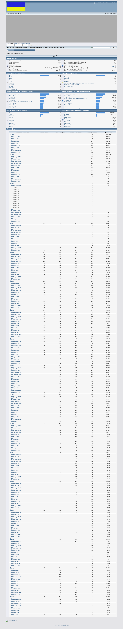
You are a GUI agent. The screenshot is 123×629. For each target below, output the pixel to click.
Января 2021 (16, 308)
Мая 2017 (15, 412)
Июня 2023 (16, 239)
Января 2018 (16, 392)
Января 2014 (16, 508)
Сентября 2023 (17, 232)
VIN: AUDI (12, 97)
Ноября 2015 (16, 457)
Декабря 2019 (17, 341)
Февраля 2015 (17, 477)
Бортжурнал (67, 77)
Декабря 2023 (17, 225)
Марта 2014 (16, 503)
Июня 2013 (16, 526)
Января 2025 (16, 181)
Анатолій (11, 123)
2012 (12, 539)
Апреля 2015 (16, 472)
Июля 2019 (16, 350)
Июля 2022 (16, 265)
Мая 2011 (15, 585)
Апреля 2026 (16, 145)
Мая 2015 (15, 470)
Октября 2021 (17, 288)
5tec (10, 80)
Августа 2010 (16, 608)
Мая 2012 (15, 557)
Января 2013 (16, 537)
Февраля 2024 (17, 219)
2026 (12, 134)
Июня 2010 (16, 612)
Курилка (66, 81)
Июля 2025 (16, 168)
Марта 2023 (16, 245)
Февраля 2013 (17, 534)
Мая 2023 (15, 241)
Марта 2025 (16, 176)
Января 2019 (16, 363)
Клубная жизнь (68, 86)
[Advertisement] (61, 29)
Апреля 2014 (16, 501)
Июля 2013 (16, 523)
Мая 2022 (15, 270)
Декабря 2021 (17, 283)
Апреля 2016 (16, 443)
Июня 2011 (16, 583)
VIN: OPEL (12, 95)
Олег (10, 81)
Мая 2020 (15, 328)
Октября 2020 (17, 317)
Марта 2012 (16, 561)
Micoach (11, 84)
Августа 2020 (16, 321)
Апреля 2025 (16, 174)
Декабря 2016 (17, 425)
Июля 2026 (16, 139)
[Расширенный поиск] (91, 47)
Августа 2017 (16, 405)
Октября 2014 (17, 488)
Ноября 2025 (16, 159)
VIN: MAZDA (12, 108)
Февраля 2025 (17, 179)
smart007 (11, 86)
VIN (65, 75)
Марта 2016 (16, 445)
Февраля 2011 (17, 592)
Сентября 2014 (17, 490)
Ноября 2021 (16, 285)
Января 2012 (16, 566)
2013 (12, 510)
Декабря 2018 (17, 368)
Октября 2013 (17, 517)
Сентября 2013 (17, 519)
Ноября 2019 (16, 343)
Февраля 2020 (17, 334)
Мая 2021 (15, 299)
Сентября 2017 (17, 403)
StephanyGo (67, 120)
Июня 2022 (16, 268)
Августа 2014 (16, 492)
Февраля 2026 (17, 150)
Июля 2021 (16, 294)
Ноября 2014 (16, 486)
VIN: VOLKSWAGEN (14, 94)
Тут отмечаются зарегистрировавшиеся (75, 108)
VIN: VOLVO (12, 98)
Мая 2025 (15, 172)
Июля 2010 (16, 610)
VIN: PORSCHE (13, 103)
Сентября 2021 (17, 290)
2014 (12, 481)
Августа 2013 (16, 521)
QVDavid (114, 66)
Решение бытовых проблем (71, 84)
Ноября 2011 (16, 572)
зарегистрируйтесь (25, 43)
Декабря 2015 (17, 454)
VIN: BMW (12, 100)
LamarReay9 (67, 117)
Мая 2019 (15, 354)
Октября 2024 (17, 212)
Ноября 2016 (16, 428)
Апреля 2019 (16, 357)
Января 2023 (16, 250)
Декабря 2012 (17, 541)
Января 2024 (16, 221)
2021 (12, 281)
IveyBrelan (67, 123)
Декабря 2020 (17, 312)
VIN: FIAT (11, 104)
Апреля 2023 (16, 243)
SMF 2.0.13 (54, 623)
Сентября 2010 (17, 606)
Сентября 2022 (17, 261)
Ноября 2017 (16, 399)
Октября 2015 (17, 459)
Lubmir (11, 117)
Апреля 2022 (16, 272)
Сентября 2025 (17, 163)
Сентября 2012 (17, 548)
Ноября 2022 (16, 257)
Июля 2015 (16, 465)
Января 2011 (16, 594)
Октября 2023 (17, 230)
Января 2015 (16, 479)
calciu (10, 122)
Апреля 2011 (16, 588)
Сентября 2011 (17, 577)
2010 (12, 597)
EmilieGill (66, 118)
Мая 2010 (15, 614)
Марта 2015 (16, 474)
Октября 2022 (17, 259)
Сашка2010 (12, 125)
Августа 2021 (16, 292)
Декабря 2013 (17, 512)
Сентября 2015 (17, 461)
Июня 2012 (16, 554)
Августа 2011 (16, 579)
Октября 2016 (17, 430)
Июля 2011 (16, 581)
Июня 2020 (16, 325)
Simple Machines (67, 623)
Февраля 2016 (17, 448)
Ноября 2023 (16, 228)
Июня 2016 (16, 439)
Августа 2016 (16, 434)
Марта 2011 (16, 590)
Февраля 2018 (17, 390)
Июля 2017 (16, 408)
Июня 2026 (16, 141)
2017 (12, 394)
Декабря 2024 (17, 185)
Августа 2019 (16, 348)
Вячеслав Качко (68, 125)
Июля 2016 (16, 437)
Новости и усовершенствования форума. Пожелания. (79, 83)
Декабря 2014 (17, 483)
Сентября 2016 (17, 432)
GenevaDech (67, 126)
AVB (10, 78)
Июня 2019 (16, 352)
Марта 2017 (16, 417)
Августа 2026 (16, 137)
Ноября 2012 (16, 543)
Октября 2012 (17, 546)
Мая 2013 (15, 528)
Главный (66, 78)
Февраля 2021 (17, 305)
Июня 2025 (16, 170)
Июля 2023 (16, 237)
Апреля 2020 (16, 330)
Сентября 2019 (17, 345)
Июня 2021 (16, 297)
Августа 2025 (16, 165)
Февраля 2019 (17, 361)
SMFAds (58, 623)
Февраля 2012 (17, 563)
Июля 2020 (16, 323)
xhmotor (11, 126)
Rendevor (11, 83)
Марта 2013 (16, 532)
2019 (12, 339)
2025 (12, 154)
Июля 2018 (16, 379)
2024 (12, 183)
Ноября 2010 (16, 601)
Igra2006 (11, 87)
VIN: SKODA (12, 106)
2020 (12, 310)
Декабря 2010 (17, 599)
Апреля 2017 (16, 414)
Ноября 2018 (16, 370)
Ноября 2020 (16, 314)
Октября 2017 (17, 401)
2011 (12, 568)
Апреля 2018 (16, 385)
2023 (12, 223)
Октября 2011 (17, 574)
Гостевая (66, 80)
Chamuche (67, 115)
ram (10, 118)
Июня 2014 (16, 497)
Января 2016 (16, 450)
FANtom (11, 77)
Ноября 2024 (16, 210)
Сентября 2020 (17, 319)
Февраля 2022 (17, 277)
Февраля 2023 (17, 248)
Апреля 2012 (16, 559)
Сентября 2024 (17, 214)
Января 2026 (16, 152)
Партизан (11, 120)
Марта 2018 (16, 388)
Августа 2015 (16, 463)
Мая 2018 (15, 383)
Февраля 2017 (17, 419)
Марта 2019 (16, 359)
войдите (16, 43)
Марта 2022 (16, 274)
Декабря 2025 (17, 156)
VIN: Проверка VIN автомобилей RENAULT (21, 101)
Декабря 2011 (17, 570)
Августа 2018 (16, 377)
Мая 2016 (15, 441)
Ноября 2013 (16, 514)
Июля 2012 (16, 552)
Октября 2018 (17, 372)
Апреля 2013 (16, 530)
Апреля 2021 (16, 301)
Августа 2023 (16, 234)
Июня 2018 (16, 381)
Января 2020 (16, 337)
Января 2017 (16, 421)
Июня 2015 (16, 468)
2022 (12, 252)
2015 (12, 452)
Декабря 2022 (17, 254)
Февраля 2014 (17, 506)
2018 (12, 365)
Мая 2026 (15, 143)
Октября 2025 (17, 161)
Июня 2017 (16, 410)
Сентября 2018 (17, 374)
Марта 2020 (16, 332)
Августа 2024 (16, 216)
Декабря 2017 (17, 397)
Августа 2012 (16, 550)
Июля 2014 (16, 494)
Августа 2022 (16, 263)
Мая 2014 (15, 499)
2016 (12, 423)
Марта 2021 (16, 303)
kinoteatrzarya (13, 89)
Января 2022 (16, 279)
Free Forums (63, 623)
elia (10, 75)
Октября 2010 (17, 603)
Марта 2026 (16, 148)
